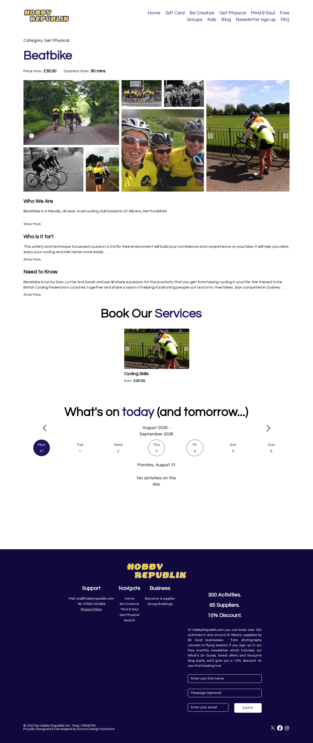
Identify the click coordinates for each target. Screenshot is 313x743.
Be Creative (129, 604)
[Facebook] (280, 728)
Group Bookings (160, 604)
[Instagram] (287, 728)
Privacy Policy (91, 609)
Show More (32, 224)
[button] (41, 448)
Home (129, 598)
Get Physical (129, 615)
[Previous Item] (31, 135)
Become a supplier (160, 598)
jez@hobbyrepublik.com (95, 598)
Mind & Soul (129, 609)
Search (129, 620)
